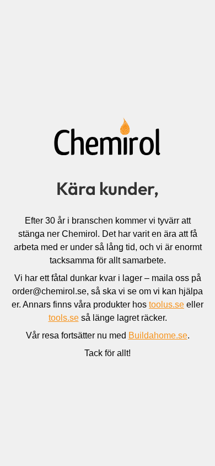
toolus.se (166, 304)
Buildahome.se (157, 335)
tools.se (64, 317)
